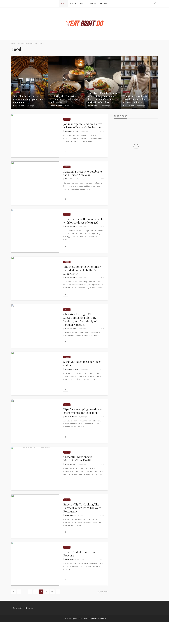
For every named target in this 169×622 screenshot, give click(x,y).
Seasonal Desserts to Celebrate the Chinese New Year (82, 173)
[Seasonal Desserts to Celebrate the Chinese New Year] (35, 183)
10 (52, 592)
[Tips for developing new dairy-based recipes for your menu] (35, 421)
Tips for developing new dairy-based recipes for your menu (82, 410)
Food (63, 3)
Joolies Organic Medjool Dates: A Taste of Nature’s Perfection (82, 125)
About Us (29, 608)
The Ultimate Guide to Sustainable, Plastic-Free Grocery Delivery (136, 99)
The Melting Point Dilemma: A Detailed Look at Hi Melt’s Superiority (82, 270)
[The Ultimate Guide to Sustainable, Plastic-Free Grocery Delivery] (139, 82)
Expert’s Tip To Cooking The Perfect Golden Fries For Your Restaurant (82, 508)
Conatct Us (17, 608)
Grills (73, 3)
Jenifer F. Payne (92, 106)
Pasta (83, 3)
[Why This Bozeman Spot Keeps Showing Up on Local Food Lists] (29, 82)
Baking (93, 3)
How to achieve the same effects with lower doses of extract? (83, 220)
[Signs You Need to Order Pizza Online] (35, 373)
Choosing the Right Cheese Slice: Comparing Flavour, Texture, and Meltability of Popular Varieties (80, 319)
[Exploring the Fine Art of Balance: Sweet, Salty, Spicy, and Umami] (66, 82)
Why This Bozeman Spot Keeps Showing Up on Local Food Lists (28, 99)
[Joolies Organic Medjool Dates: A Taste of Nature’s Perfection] (35, 135)
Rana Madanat (70, 515)
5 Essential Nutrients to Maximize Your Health (77, 458)
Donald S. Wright (71, 131)
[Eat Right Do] (84, 23)
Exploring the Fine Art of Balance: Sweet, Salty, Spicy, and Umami (65, 99)
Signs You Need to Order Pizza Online (82, 363)
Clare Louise (69, 559)
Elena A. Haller (18, 106)
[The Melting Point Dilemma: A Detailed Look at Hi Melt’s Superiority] (35, 278)
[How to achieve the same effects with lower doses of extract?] (35, 231)
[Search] (155, 3)
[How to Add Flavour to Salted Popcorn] (35, 564)
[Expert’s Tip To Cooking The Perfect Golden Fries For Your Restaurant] (35, 516)
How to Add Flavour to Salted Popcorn (81, 553)
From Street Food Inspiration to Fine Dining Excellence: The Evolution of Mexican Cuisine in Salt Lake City (102, 98)
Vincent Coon (70, 179)
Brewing (104, 3)
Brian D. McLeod (56, 106)
